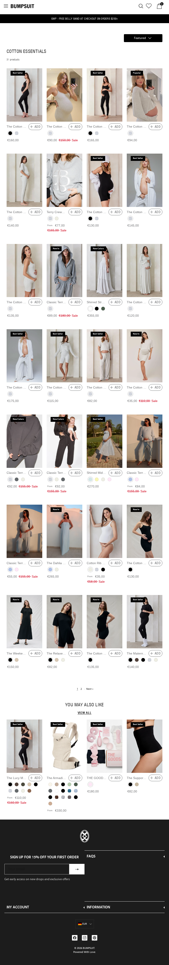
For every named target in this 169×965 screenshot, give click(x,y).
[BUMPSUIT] (22, 6)
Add (37, 127)
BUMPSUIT (88, 948)
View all (85, 713)
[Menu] (6, 6)
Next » (89, 688)
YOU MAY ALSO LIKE (84, 705)
